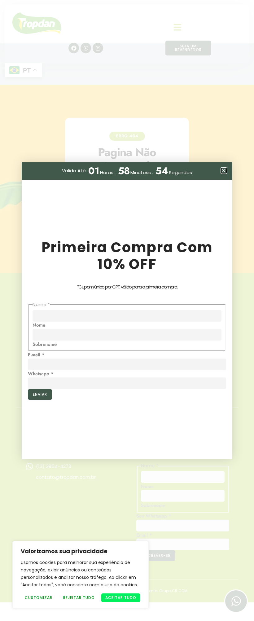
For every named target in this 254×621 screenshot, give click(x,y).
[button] (223, 170)
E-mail (36, 354)
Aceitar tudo (120, 597)
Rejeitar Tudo (79, 597)
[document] (127, 310)
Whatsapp (41, 373)
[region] (80, 575)
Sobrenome (45, 344)
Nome (39, 325)
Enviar (40, 394)
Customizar (38, 597)
